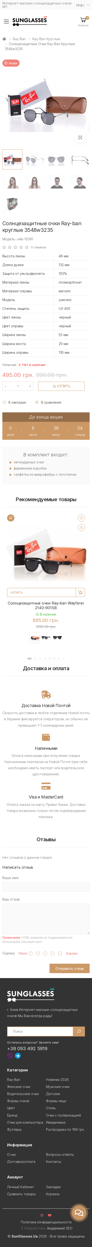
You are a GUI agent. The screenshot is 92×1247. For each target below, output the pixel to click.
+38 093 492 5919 (27, 1048)
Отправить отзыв (69, 969)
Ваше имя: (10, 878)
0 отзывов (38, 247)
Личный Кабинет (20, 1187)
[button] (83, 22)
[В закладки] (81, 518)
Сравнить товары (21, 1194)
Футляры (14, 1129)
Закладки (53, 1187)
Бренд (12, 1115)
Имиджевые (56, 1122)
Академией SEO (59, 1228)
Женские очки (18, 1087)
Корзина (52, 1194)
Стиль (51, 1108)
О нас (11, 1154)
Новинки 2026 (57, 1080)
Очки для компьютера (25, 1122)
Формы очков (18, 1101)
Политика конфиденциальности (46, 1222)
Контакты (53, 1162)
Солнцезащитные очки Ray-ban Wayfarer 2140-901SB (46, 605)
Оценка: (8, 953)
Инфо (80, 5)
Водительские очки (23, 1094)
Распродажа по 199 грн (65, 1129)
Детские (53, 1094)
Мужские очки (57, 1087)
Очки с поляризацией (63, 1115)
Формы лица (56, 1101)
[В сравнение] (81, 527)
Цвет (11, 1108)
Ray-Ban (19, 39)
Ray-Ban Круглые (46, 39)
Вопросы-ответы (60, 1154)
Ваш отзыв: (11, 899)
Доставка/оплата (21, 1162)
